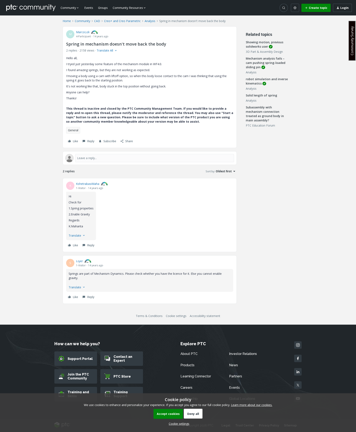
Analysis (150, 21)
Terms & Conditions (149, 316)
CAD (97, 21)
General (73, 130)
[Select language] (295, 8)
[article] (149, 215)
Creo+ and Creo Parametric (122, 21)
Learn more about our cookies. (251, 405)
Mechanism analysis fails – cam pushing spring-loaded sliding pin (265, 62)
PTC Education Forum (260, 125)
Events (88, 8)
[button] (316, 8)
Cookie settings (176, 316)
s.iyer (79, 261)
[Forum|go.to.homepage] (31, 7)
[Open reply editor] (150, 158)
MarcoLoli (82, 32)
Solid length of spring (261, 95)
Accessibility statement (205, 316)
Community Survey (352, 40)
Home (67, 21)
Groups (103, 8)
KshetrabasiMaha (87, 184)
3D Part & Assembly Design (264, 52)
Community (82, 21)
